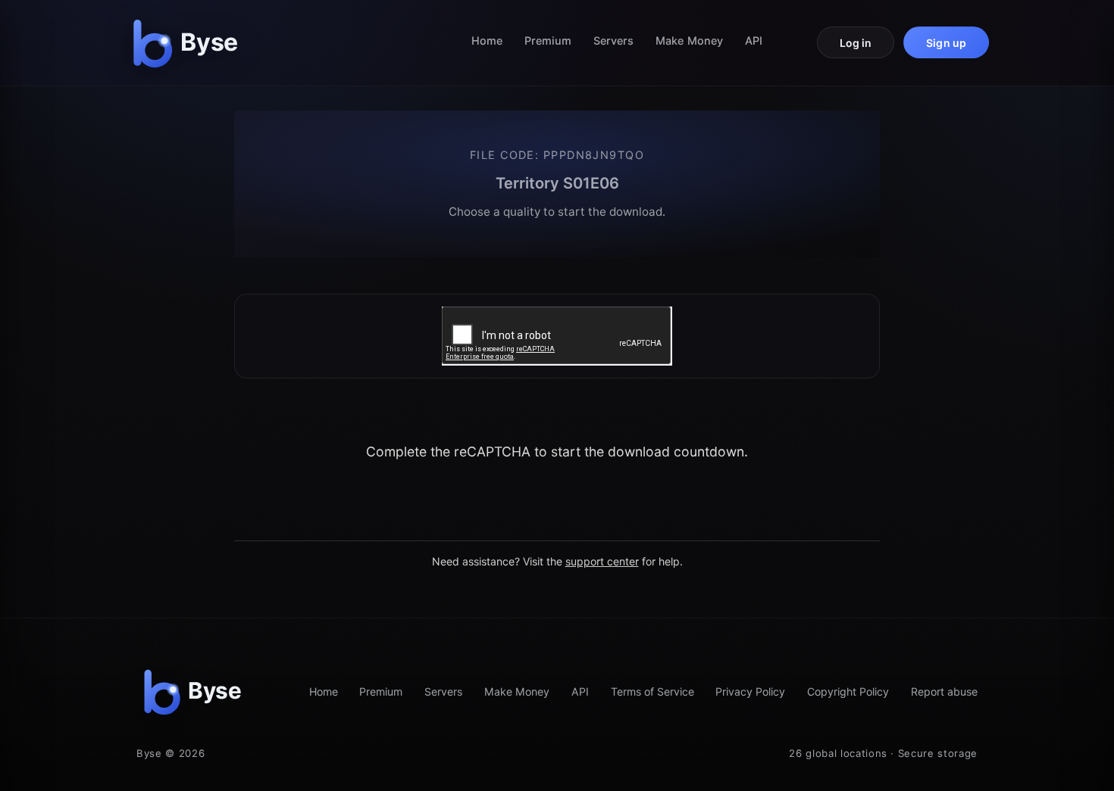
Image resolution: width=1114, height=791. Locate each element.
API (753, 40)
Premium (548, 40)
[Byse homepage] (188, 43)
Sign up (946, 42)
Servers (613, 40)
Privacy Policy (750, 691)
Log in (856, 42)
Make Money (689, 40)
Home (486, 40)
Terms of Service (652, 691)
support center (602, 561)
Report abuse (944, 691)
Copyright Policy (848, 691)
